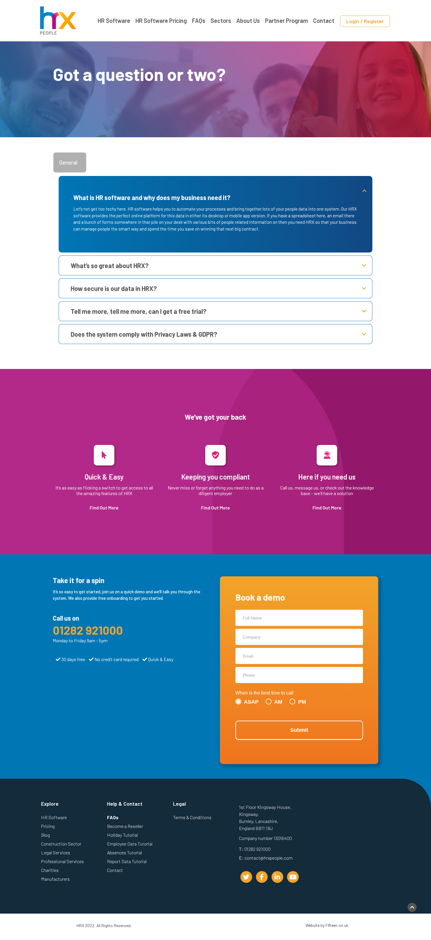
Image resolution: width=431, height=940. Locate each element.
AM (277, 702)
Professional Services (62, 861)
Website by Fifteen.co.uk (327, 925)
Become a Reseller (125, 826)
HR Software (114, 20)
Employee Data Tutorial (129, 843)
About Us (248, 20)
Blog (45, 835)
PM (301, 702)
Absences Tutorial (124, 852)
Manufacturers (55, 879)
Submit (299, 730)
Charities (50, 870)
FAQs (198, 20)
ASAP (251, 702)
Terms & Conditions (192, 817)
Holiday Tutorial (122, 835)
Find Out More (104, 507)
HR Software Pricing (161, 20)
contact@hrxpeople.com (269, 858)
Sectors (221, 20)
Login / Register (365, 21)
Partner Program (286, 20)
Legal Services (55, 852)
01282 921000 (88, 630)
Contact (323, 20)
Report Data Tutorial (127, 861)
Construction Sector (61, 843)
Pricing (48, 826)
